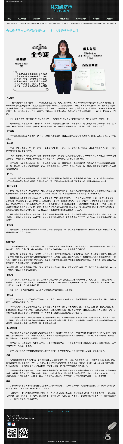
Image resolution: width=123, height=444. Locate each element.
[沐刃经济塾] (61, 12)
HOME (50, 411)
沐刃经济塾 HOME (11, 23)
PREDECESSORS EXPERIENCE (41, 23)
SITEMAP (65, 411)
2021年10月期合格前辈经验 (72, 23)
